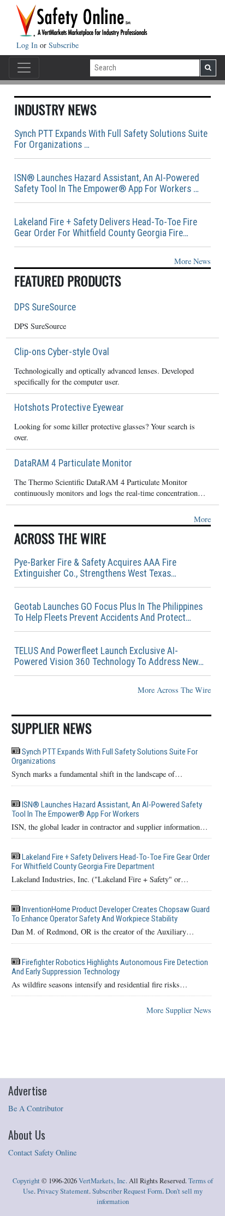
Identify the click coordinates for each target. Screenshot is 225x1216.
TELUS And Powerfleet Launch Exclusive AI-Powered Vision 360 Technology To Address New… (109, 656)
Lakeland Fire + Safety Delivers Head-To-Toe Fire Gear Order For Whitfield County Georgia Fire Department (110, 861)
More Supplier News (178, 1010)
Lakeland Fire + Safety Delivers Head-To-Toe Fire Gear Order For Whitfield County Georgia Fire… (105, 227)
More (202, 519)
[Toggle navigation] (24, 68)
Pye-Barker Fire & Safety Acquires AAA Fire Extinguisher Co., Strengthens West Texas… (95, 568)
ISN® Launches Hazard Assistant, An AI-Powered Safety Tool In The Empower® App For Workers (106, 809)
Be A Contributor (35, 1108)
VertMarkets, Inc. (103, 1180)
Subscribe (64, 45)
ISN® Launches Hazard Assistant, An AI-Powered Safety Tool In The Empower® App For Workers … (106, 183)
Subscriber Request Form (127, 1191)
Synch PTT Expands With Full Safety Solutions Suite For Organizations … (111, 139)
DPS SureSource (45, 307)
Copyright (26, 1180)
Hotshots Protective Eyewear (69, 407)
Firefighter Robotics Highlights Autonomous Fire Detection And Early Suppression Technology (109, 967)
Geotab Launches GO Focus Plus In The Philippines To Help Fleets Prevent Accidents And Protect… (108, 612)
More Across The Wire (174, 690)
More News (192, 261)
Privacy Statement (63, 1191)
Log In (28, 45)
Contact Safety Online (42, 1152)
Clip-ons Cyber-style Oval (61, 351)
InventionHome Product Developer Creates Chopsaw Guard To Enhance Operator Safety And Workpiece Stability (110, 914)
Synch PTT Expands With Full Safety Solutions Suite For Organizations (104, 756)
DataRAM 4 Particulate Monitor (73, 463)
